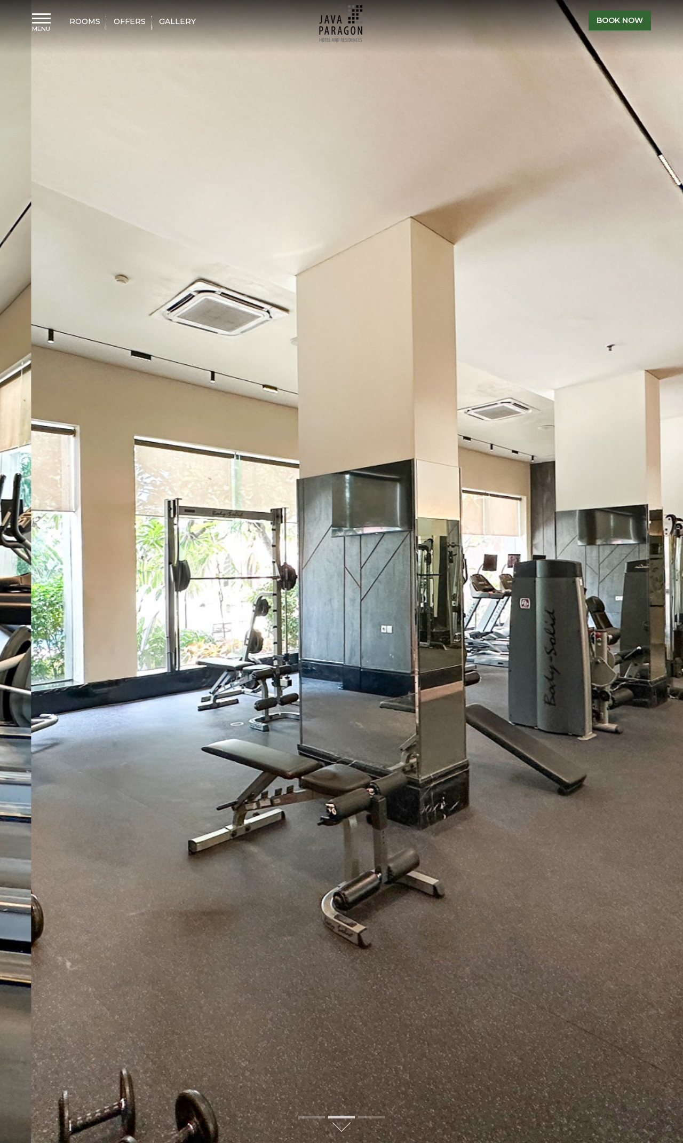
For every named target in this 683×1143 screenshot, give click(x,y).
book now (620, 20)
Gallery (177, 22)
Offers (130, 22)
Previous (13, 571)
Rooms (84, 22)
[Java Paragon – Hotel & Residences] (341, 23)
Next (669, 571)
